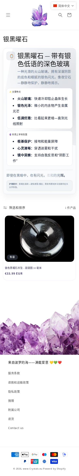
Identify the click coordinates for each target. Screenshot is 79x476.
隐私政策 (14, 391)
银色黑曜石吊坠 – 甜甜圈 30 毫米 (23, 267)
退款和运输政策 (18, 382)
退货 (11, 419)
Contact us (16, 428)
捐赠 (11, 401)
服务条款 (14, 373)
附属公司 (14, 410)
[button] (8, 15)
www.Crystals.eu (33, 468)
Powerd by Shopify (54, 468)
